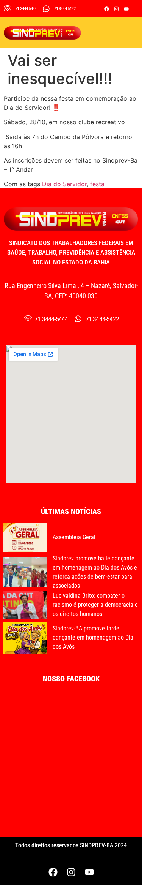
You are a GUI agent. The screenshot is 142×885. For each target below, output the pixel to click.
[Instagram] (116, 9)
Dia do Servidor (64, 184)
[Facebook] (106, 9)
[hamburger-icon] (127, 33)
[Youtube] (126, 9)
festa (97, 184)
